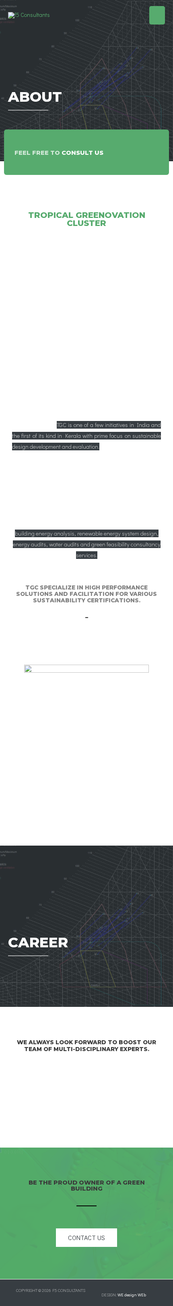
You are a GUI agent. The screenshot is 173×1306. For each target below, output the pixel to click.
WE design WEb (131, 1295)
